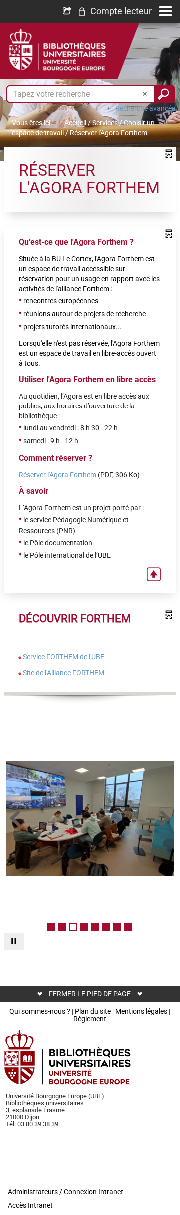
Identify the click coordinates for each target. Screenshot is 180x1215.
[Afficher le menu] (165, 11)
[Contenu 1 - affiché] (52, 927)
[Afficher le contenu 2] (62, 927)
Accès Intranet (30, 1205)
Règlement (90, 1019)
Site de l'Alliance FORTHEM (63, 673)
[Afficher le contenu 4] (84, 927)
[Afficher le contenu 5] (96, 927)
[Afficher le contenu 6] (106, 927)
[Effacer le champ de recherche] (146, 94)
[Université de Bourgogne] (68, 1057)
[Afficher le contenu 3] (74, 927)
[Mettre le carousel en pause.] (14, 941)
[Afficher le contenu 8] (128, 927)
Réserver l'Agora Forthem (57, 475)
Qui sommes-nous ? (40, 1011)
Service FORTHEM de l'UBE (63, 657)
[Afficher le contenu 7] (118, 927)
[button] (114, 11)
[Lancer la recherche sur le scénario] (165, 94)
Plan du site (93, 1011)
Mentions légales (142, 1011)
